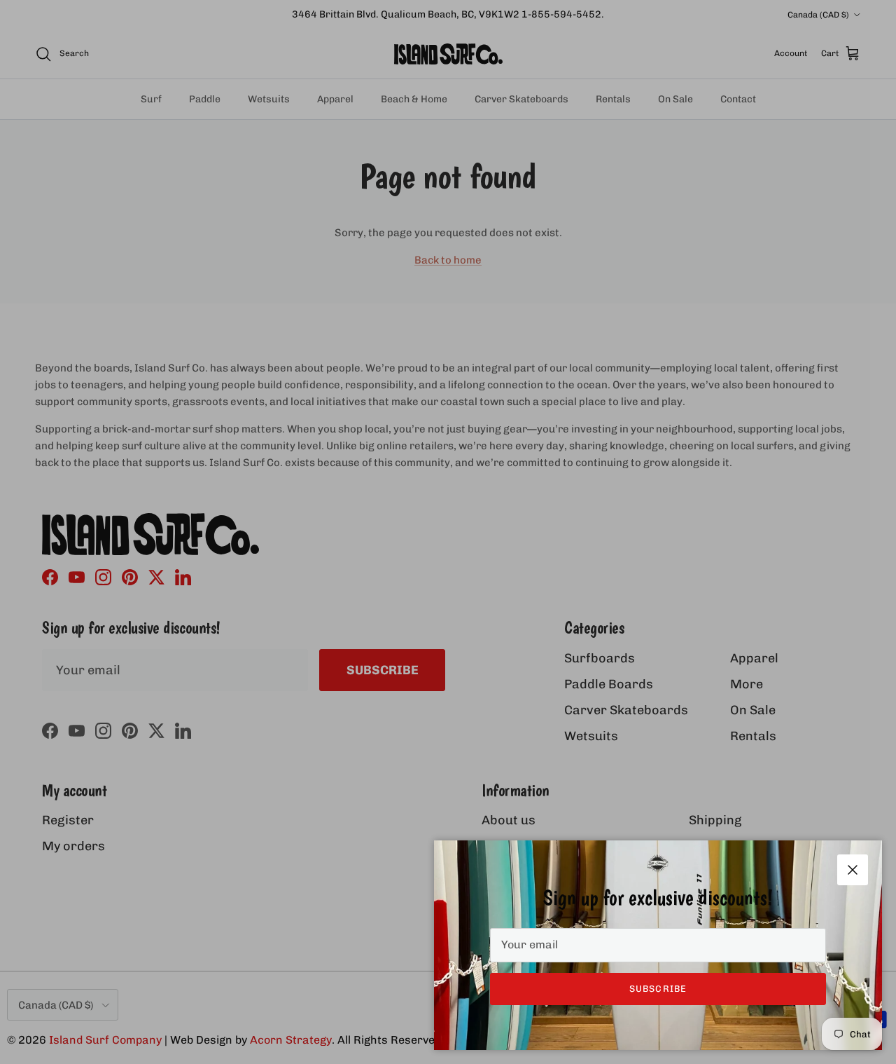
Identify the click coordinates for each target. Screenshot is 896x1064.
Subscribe (657, 988)
